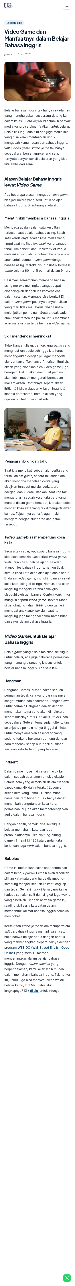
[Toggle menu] (67, 5)
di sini (34, 991)
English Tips (14, 22)
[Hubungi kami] (67, 1278)
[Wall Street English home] (8, 6)
